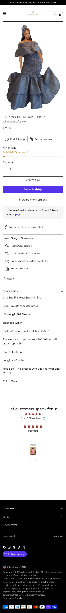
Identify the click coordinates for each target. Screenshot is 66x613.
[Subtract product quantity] (5, 169)
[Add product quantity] (15, 169)
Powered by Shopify (12, 598)
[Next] (61, 2)
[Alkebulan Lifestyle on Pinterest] (14, 548)
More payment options (33, 199)
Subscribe (56, 536)
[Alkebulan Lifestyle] (33, 13)
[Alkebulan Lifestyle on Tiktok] (19, 548)
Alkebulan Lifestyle (14, 121)
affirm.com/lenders (46, 585)
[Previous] (4, 2)
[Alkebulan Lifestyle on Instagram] (9, 548)
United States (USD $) (16, 567)
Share (10, 279)
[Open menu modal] (4, 13)
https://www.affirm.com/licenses (28, 594)
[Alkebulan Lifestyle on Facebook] (4, 548)
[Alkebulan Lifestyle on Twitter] (24, 548)
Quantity (8, 162)
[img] (33, 414)
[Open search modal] (55, 13)
